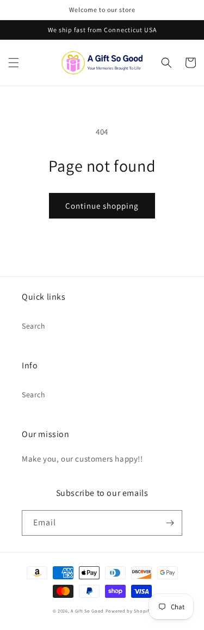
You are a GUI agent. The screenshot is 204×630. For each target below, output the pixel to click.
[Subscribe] (170, 523)
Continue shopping (102, 206)
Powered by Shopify (129, 611)
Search (34, 326)
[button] (14, 63)
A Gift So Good (87, 611)
